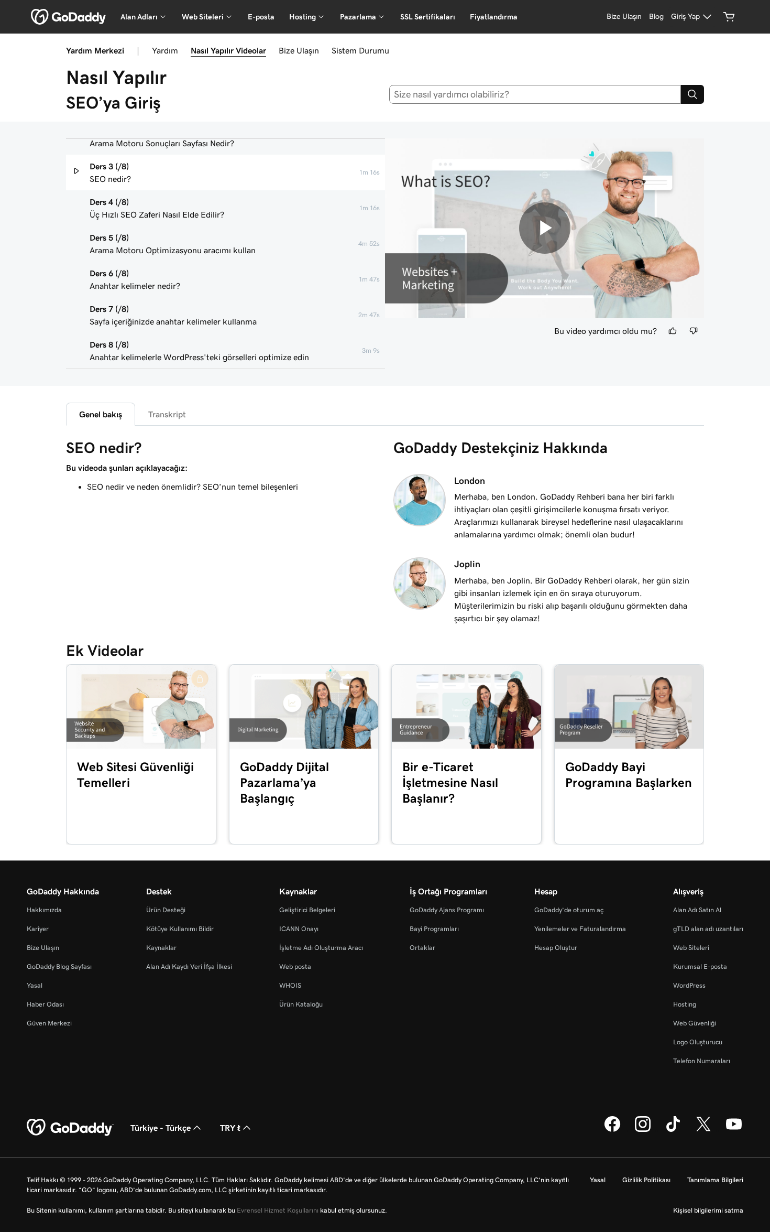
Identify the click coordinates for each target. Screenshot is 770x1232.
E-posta (261, 16)
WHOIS (290, 985)
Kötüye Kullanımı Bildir (180, 928)
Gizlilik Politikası (646, 1179)
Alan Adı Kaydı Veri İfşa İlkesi (189, 966)
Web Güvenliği (694, 1023)
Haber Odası (45, 1004)
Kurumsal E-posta (700, 966)
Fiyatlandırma (494, 16)
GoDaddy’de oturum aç (568, 909)
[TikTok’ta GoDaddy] (673, 1130)
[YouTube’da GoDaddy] (733, 1130)
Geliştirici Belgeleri (307, 909)
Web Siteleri (691, 947)
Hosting (684, 1004)
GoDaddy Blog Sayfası (59, 966)
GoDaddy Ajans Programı (447, 909)
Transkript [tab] (167, 414)
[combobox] (535, 94)
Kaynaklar (161, 947)
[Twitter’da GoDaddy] (703, 1130)
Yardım (165, 50)
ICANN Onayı (298, 928)
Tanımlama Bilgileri (715, 1179)
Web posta (295, 966)
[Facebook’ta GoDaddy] (612, 1130)
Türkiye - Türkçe (160, 1127)
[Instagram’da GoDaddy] (642, 1130)
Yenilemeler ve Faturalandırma (580, 928)
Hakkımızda (44, 909)
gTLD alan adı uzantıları (708, 928)
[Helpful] (672, 330)
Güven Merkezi (49, 1023)
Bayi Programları (434, 928)
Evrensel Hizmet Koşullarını (277, 1210)
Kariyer (38, 928)
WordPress (689, 985)
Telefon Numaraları (701, 1060)
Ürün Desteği (165, 909)
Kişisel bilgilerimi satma (708, 1210)
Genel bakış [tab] (100, 414)
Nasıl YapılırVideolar (228, 50)
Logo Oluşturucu (697, 1042)
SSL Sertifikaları (427, 16)
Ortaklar (422, 947)
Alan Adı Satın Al (697, 909)
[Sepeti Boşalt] (729, 16)
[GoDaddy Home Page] (70, 1128)
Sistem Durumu (360, 50)
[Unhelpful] (693, 330)
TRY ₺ (230, 1127)
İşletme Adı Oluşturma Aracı (321, 947)
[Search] (692, 94)
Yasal (34, 985)
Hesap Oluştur (555, 947)
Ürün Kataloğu (301, 1004)
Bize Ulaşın (299, 50)
